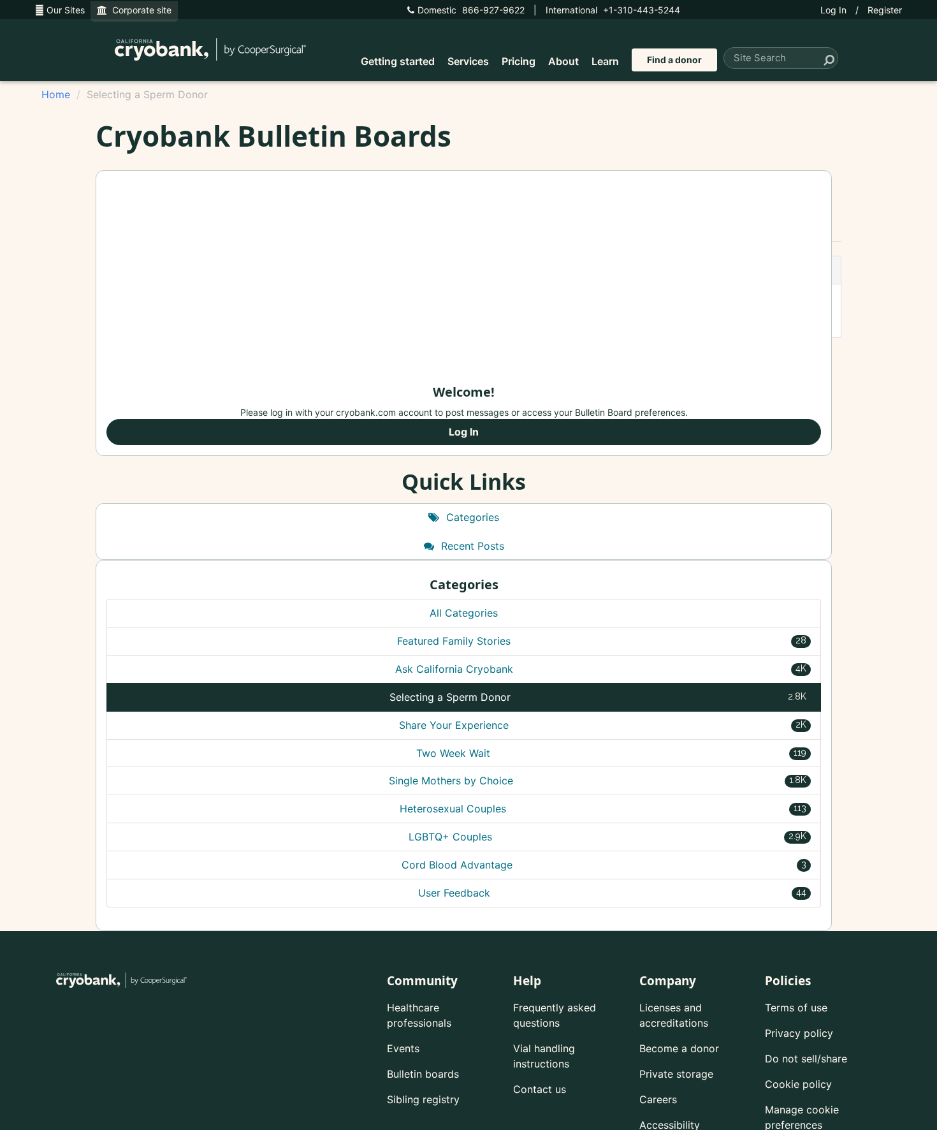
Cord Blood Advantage (604, 864)
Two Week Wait (611, 753)
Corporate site (139, 9)
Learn (605, 61)
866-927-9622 (471, 9)
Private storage (676, 1074)
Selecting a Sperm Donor (597, 697)
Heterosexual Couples (603, 808)
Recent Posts (471, 545)
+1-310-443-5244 (613, 9)
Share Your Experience (602, 725)
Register (885, 9)
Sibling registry (423, 1099)
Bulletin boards (423, 1074)
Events (403, 1048)
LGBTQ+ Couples (607, 836)
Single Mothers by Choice (598, 780)
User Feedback (612, 892)
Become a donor (679, 1048)
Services (468, 61)
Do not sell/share (806, 1058)
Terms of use (796, 1007)
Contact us (539, 1089)
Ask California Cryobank (601, 669)
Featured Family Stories (601, 641)
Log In (833, 9)
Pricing (518, 61)
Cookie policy (798, 1084)
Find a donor (674, 59)
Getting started (398, 61)
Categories (471, 517)
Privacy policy (799, 1033)
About (563, 61)
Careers (658, 1099)
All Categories (464, 612)
